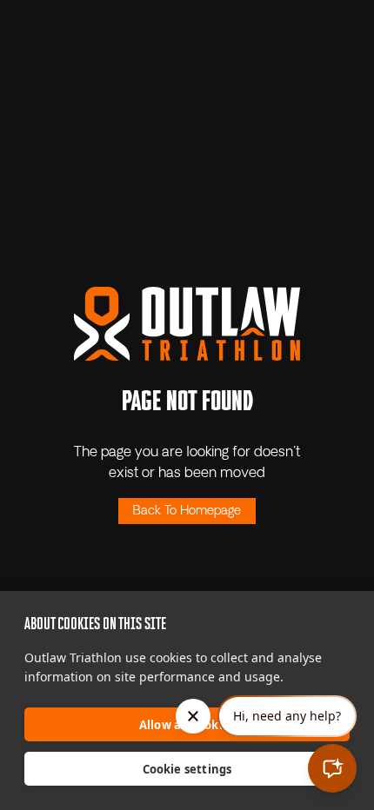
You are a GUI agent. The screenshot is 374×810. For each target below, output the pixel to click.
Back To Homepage (187, 511)
